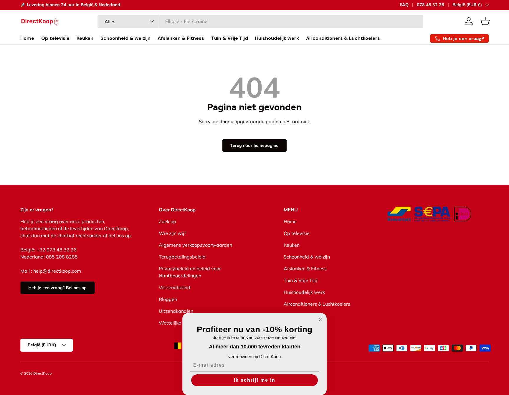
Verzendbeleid (174, 287)
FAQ (404, 4)
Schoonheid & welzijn (125, 38)
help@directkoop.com (57, 271)
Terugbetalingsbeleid (182, 257)
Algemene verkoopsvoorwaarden (195, 245)
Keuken (85, 38)
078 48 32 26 (430, 4)
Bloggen (168, 299)
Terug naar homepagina (254, 145)
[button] (485, 21)
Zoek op (167, 221)
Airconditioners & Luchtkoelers (343, 38)
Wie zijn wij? (172, 233)
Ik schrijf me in (254, 380)
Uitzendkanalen (176, 311)
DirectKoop (42, 373)
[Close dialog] (320, 319)
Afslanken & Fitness (181, 38)
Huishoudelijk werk (277, 38)
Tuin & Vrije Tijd (229, 38)
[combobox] (260, 21)
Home (27, 38)
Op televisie (55, 38)
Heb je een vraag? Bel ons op (57, 287)
